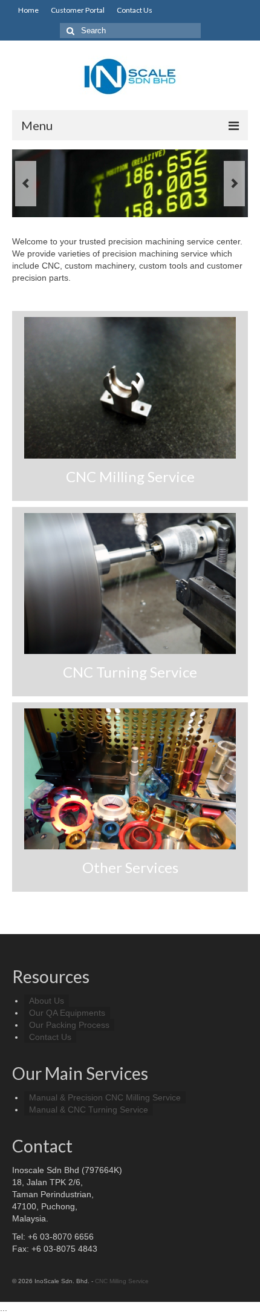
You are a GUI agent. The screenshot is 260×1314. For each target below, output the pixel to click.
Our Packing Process (69, 1025)
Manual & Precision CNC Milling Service (105, 1097)
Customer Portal (78, 10)
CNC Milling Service (122, 1281)
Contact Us (134, 10)
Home (28, 10)
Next (234, 183)
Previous (25, 183)
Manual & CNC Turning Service (88, 1109)
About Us (46, 1000)
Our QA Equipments (67, 1013)
